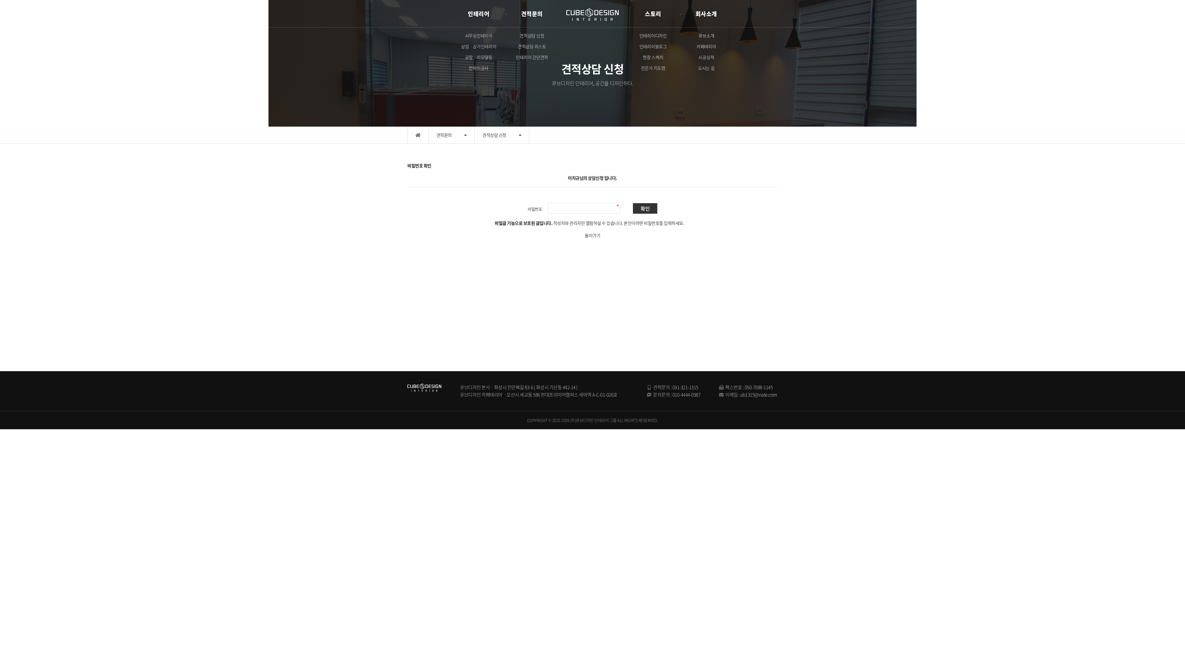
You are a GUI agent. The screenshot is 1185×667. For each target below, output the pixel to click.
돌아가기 (592, 235)
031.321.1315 (1143, 10)
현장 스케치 (653, 57)
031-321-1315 (685, 387)
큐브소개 (706, 35)
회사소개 (706, 14)
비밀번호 (535, 209)
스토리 (653, 14)
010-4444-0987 (686, 394)
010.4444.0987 (1149, 17)
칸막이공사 (479, 68)
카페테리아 (706, 46)
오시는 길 (706, 68)
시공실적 (706, 57)
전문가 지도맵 (653, 68)
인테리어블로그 (653, 46)
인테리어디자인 (653, 35)
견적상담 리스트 (532, 46)
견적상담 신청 (532, 35)
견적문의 (532, 14)
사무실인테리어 (479, 35)
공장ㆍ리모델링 (479, 57)
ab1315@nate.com (758, 394)
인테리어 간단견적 (532, 57)
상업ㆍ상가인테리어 (479, 46)
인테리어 (478, 14)
